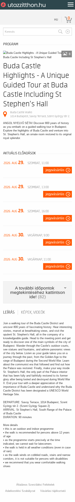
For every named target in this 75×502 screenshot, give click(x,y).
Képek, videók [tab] (33, 312)
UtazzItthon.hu (24, 4)
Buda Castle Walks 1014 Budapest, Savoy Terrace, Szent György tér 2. (40, 114)
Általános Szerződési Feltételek (35, 484)
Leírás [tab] (9, 312)
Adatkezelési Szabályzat (20, 490)
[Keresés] (60, 31)
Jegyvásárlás (55, 170)
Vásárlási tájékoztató (53, 490)
